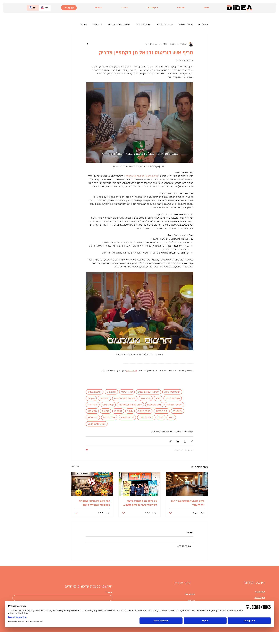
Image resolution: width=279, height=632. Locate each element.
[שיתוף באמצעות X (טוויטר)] (184, 441)
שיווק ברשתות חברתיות (119, 24)
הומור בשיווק (162, 411)
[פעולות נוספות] (87, 44)
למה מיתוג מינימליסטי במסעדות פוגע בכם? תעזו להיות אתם (94, 503)
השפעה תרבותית (174, 404)
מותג (158, 398)
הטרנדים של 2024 (96, 423)
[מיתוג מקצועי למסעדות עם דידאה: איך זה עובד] (187, 484)
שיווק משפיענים (154, 404)
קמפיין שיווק (108, 404)
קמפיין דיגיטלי (144, 411)
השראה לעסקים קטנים (148, 391)
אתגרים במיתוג (186, 24)
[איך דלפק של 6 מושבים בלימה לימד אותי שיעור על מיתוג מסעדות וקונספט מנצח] (140, 484)
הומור (130, 411)
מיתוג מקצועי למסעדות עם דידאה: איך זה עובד (187, 503)
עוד (85, 24)
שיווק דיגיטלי (127, 391)
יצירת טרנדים (109, 417)
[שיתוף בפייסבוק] (192, 441)
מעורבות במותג (173, 398)
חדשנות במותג (94, 391)
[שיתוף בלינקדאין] (177, 441)
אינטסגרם (177, 411)
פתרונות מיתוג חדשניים (124, 398)
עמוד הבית (260, 591)
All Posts (203, 24)
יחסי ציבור (104, 398)
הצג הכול (75, 466)
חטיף (161, 417)
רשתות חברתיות (143, 24)
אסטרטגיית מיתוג (165, 24)
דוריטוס (105, 411)
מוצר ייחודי (93, 404)
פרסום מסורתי (127, 417)
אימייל (108, 592)
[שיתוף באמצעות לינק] (170, 441)
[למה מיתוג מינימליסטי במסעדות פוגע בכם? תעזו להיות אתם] (92, 484)
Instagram (190, 594)
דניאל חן (118, 411)
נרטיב (171, 417)
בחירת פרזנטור (146, 417)
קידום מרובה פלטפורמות (130, 404)
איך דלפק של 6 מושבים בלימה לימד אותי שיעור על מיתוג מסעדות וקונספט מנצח (140, 503)
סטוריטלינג (93, 417)
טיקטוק (91, 398)
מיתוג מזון (92, 411)
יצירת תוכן (97, 24)
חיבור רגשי (146, 398)
